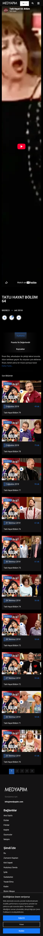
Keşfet (6, 830)
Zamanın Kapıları (11, 858)
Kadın (6, 886)
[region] (21, 914)
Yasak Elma (8, 882)
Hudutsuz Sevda (10, 867)
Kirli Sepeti (8, 863)
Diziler (6, 820)
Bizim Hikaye (9, 891)
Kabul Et (21, 918)
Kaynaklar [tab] (20, 349)
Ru (5, 853)
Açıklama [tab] (21, 336)
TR (23, 3)
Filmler (6, 825)
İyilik (5, 872)
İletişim (7, 839)
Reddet (21, 931)
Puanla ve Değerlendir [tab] (20, 342)
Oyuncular (8, 834)
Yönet (21, 924)
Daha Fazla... (7, 366)
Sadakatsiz (8, 877)
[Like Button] (11, 317)
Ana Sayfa (8, 815)
